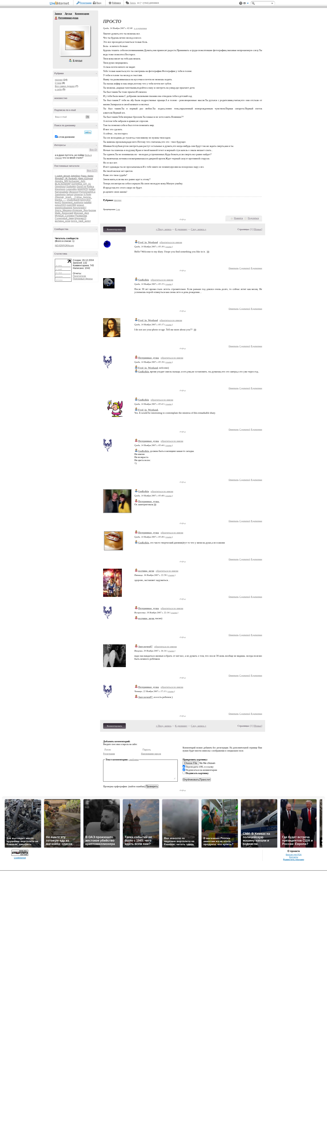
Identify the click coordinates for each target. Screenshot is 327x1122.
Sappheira (60, 194)
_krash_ (68, 197)
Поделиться (253, 218)
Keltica (90, 186)
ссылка (168, 246)
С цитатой (244, 268)
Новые (257, 229)
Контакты (293, 857)
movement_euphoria (72, 202)
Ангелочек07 (79, 207)
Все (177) (92, 170)
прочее (59, 80)
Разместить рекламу (293, 859)
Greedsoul (60, 186)
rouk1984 (71, 205)
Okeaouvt (74, 192)
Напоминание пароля (151, 753)
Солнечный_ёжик (64, 218)
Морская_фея (81, 213)
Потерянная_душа (148, 357)
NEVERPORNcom (64, 245)
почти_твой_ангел (81, 221)
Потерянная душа (56, 18)
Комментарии (82, 13)
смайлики (134, 759)
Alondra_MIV (61, 181)
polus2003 (60, 205)
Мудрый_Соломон (65, 215)
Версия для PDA (293, 854)
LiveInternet (60, 3)
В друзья (77, 60)
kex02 (58, 202)
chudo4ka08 (73, 200)
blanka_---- (60, 200)
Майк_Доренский (64, 213)
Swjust (69, 194)
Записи (58, 13)
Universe (78, 194)
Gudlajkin (71, 186)
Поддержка (240, 3)
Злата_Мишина (63, 210)
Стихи (58, 83)
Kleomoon (60, 189)
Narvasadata (61, 192)
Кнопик (92, 210)
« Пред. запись (163, 229)
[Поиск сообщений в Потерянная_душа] (87, 132)
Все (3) (93, 149)
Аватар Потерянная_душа (75, 40)
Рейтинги (116, 3)
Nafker (92, 189)
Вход (98, 3)
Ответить (234, 268)
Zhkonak (59, 197)
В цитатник (256, 268)
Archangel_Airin (77, 181)
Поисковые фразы (83, 278)
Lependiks (71, 189)
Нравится (238, 218)
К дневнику (181, 229)
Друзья (68, 13)
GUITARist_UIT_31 (81, 184)
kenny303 (85, 200)
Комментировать (114, 229)
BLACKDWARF (63, 184)
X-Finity (87, 194)
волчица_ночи (62, 221)
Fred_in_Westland (148, 242)
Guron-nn (81, 186)
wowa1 (80, 205)
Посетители (79, 276)
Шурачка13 (80, 218)
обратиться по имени (171, 242)
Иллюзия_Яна (80, 210)
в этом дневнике (66, 137)
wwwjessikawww (63, 207)
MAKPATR (82, 189)
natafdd (87, 202)
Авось (133, 3)
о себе (58, 89)
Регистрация (86, 3)
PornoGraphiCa (87, 192)
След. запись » (198, 229)
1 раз (118, 209)
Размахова (81, 215)
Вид (246, 3)
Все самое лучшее (65, 86)
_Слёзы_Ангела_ (82, 197)
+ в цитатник (140, 28)
